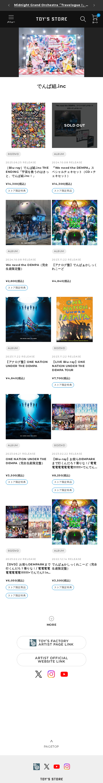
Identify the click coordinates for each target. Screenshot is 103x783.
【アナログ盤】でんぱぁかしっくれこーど (74, 267)
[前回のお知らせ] (9, 5)
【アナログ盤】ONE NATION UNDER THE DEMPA (27, 364)
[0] (95, 19)
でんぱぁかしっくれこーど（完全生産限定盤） (74, 566)
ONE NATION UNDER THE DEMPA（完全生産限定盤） (26, 461)
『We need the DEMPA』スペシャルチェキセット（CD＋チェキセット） (74, 172)
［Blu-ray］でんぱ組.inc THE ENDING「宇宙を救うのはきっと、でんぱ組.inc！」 (27, 172)
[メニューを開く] (11, 19)
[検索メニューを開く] (83, 19)
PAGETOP (51, 746)
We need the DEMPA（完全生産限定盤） (27, 267)
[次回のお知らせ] (94, 5)
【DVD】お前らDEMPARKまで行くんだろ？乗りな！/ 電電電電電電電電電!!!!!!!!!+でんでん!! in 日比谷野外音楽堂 (28, 569)
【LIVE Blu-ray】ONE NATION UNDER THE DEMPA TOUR (68, 366)
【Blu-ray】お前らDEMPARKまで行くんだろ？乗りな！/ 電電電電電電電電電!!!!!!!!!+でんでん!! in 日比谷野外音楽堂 (74, 463)
